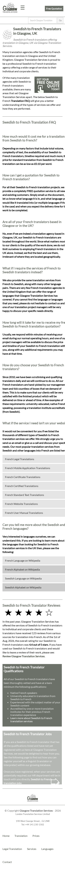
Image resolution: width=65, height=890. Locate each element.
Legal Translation (12, 848)
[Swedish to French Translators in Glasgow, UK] (32, 803)
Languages (47, 848)
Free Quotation (54, 8)
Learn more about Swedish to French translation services (31, 719)
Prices (36, 835)
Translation (21, 835)
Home (6, 835)
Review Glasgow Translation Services (23, 656)
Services (31, 848)
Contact (7, 861)
